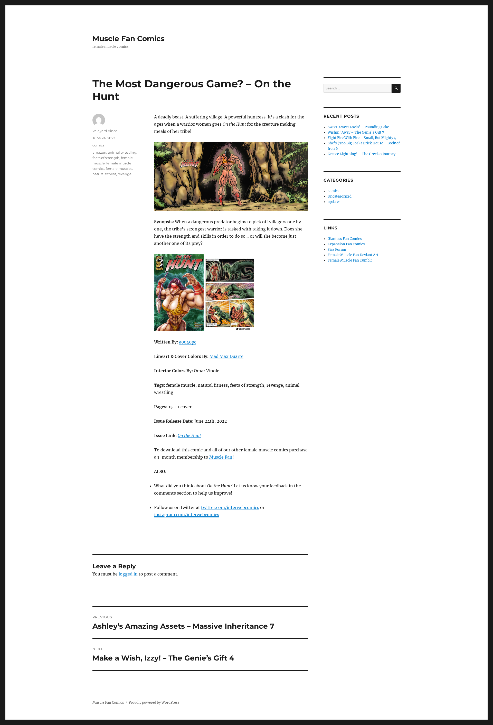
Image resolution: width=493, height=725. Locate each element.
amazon (99, 152)
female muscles (119, 168)
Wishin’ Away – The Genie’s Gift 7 (356, 132)
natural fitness (104, 174)
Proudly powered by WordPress (154, 702)
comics (98, 145)
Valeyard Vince (104, 131)
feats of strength (105, 158)
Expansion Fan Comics (346, 244)
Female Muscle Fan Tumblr (350, 260)
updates (334, 202)
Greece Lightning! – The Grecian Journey (361, 154)
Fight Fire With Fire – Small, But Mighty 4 (362, 138)
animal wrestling (122, 152)
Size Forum (337, 249)
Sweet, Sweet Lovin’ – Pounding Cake (358, 127)
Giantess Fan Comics (345, 239)
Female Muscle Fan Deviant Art (353, 255)
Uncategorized (340, 196)
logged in (128, 574)
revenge (124, 174)
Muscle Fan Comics (128, 38)
